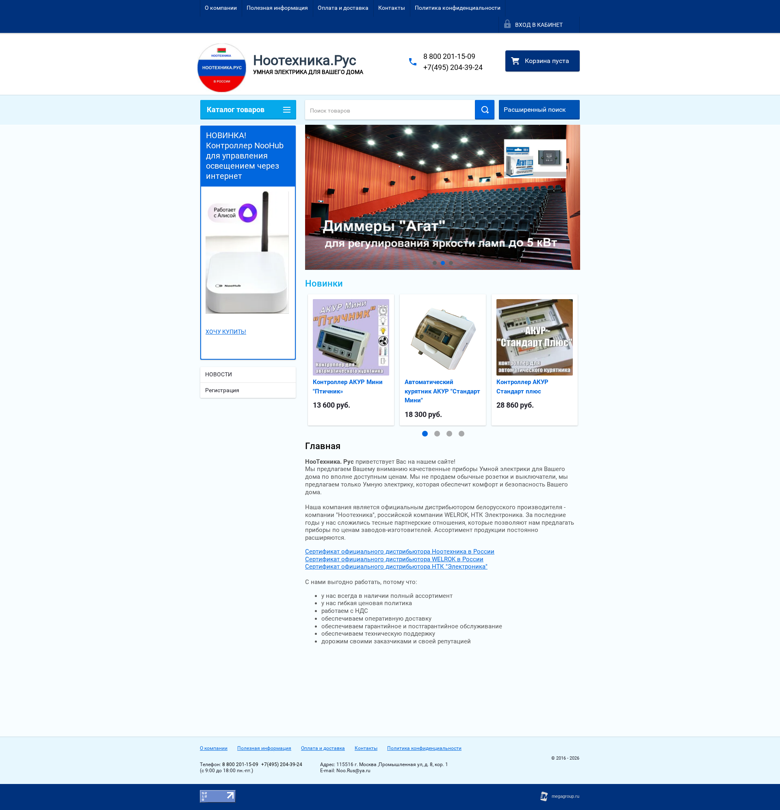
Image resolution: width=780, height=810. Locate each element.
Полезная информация (277, 7)
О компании (221, 7)
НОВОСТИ (218, 374)
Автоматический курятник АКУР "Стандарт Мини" (442, 391)
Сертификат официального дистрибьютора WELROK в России (394, 559)
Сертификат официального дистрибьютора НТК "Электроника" (396, 566)
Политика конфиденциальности (457, 7)
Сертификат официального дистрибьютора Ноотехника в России (399, 551)
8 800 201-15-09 (449, 56)
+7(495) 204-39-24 (453, 67)
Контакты (391, 7)
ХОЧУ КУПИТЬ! (226, 331)
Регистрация (222, 390)
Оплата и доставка (343, 7)
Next (311, 197)
